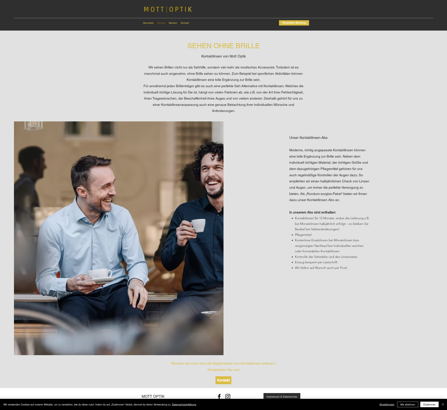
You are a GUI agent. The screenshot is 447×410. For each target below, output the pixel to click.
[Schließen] (443, 404)
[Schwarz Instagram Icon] (227, 396)
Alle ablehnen (407, 404)
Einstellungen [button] (387, 404)
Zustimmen (429, 404)
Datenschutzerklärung (184, 404)
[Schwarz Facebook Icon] (219, 396)
